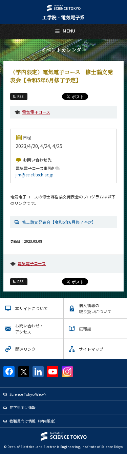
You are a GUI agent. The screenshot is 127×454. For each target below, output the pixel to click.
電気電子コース (36, 112)
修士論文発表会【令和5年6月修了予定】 (59, 222)
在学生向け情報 (22, 407)
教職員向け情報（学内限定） (33, 421)
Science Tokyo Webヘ (27, 394)
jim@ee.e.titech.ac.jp (35, 174)
